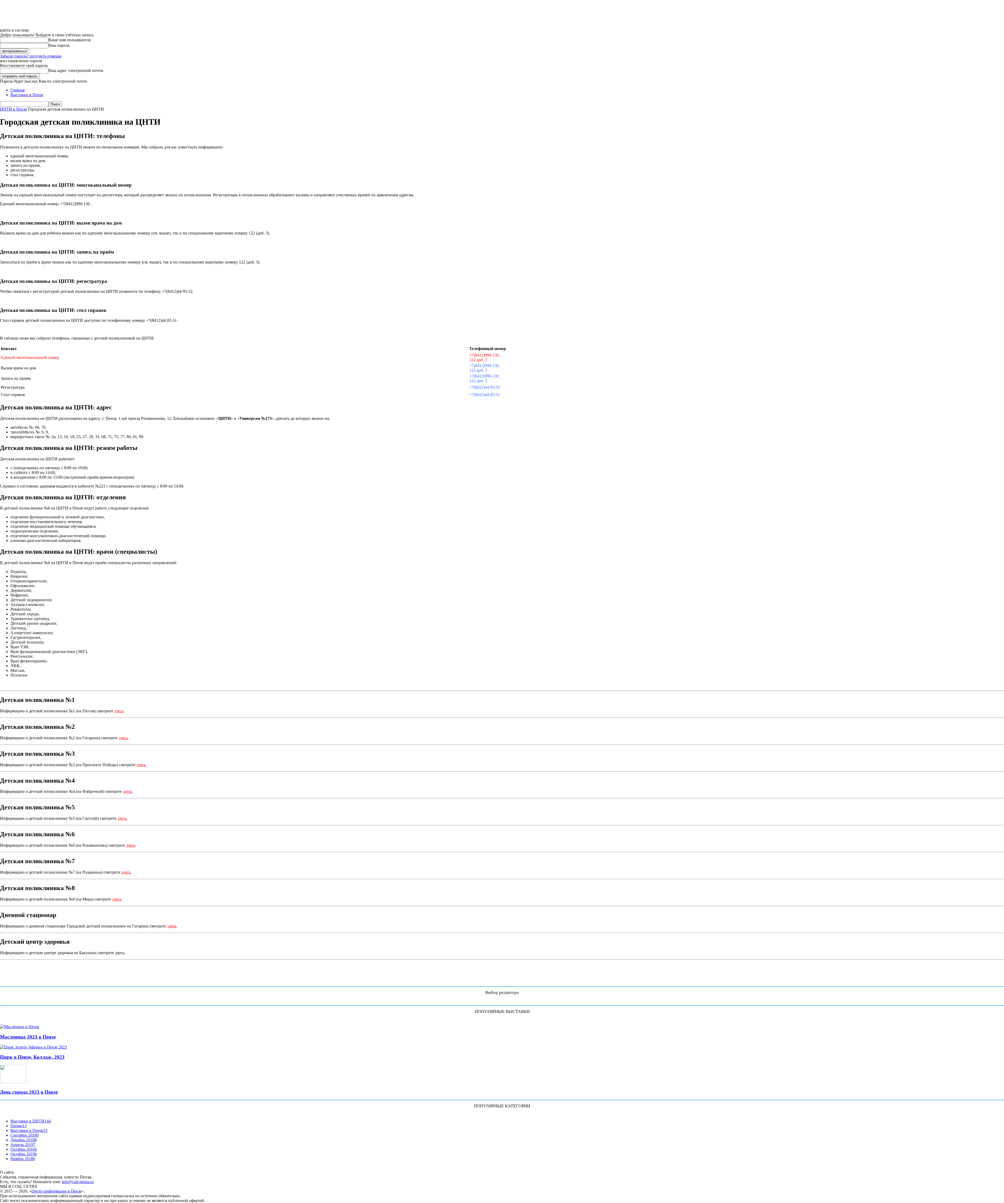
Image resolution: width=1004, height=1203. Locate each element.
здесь (118, 711)
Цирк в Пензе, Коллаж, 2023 (32, 1057)
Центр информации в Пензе (56, 1191)
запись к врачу (37, 979)
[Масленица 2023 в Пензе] (19, 1026)
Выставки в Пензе (26, 95)
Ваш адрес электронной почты (75, 70)
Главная (17, 90)
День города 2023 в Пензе (29, 1092)
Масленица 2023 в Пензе (28, 1037)
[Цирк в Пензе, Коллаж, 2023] (33, 1047)
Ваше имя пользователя (69, 40)
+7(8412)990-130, (484, 355)
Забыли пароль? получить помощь (30, 56)
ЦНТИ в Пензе (13, 109)
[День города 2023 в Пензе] (13, 1082)
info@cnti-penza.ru (78, 1181)
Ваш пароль (59, 45)
